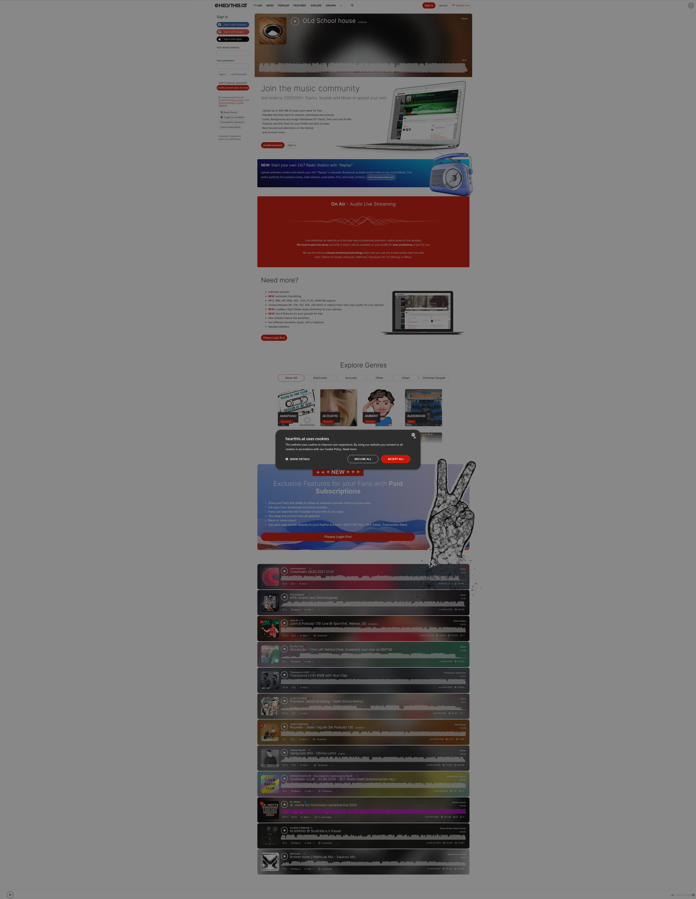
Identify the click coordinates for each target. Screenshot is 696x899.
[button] (297, 459)
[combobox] (413, 434)
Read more (350, 449)
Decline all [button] (363, 458)
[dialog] (348, 449)
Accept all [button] (396, 458)
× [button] (414, 437)
